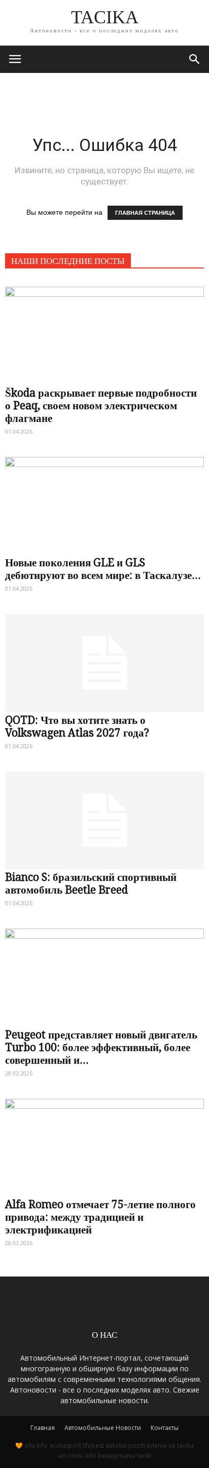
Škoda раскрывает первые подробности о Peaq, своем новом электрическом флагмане (101, 405)
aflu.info (36, 1445)
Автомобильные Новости (102, 1427)
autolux (116, 1445)
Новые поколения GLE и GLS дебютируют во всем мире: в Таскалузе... (103, 569)
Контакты (165, 1427)
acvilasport (65, 1445)
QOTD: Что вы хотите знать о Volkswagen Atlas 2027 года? (77, 726)
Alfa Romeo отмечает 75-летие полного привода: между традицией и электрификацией (100, 1217)
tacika (185, 1445)
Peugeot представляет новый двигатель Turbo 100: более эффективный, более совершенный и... (101, 1047)
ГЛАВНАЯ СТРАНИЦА (145, 213)
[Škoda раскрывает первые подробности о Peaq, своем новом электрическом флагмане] (104, 331)
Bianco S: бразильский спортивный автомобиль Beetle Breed (91, 883)
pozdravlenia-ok (152, 1445)
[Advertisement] (104, 90)
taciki (144, 1455)
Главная (42, 1427)
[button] (195, 59)
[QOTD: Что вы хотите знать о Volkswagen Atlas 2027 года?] (104, 658)
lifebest (93, 1445)
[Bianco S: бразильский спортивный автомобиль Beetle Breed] (104, 815)
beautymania (116, 1455)
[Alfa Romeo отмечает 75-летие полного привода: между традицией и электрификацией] (104, 1143)
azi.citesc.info (77, 1455)
